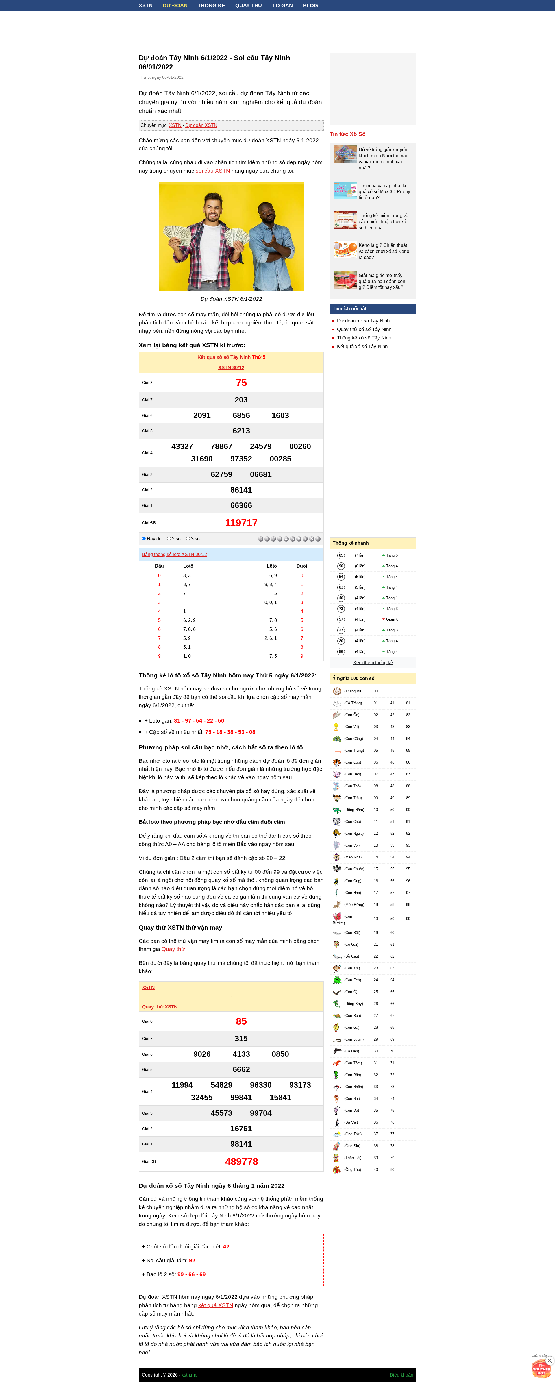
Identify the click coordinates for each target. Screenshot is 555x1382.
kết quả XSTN (215, 1305)
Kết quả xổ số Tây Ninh (224, 357)
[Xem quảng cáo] (542, 1369)
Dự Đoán (175, 5)
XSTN (146, 5)
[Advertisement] (277, 28)
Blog (310, 5)
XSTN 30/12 (231, 367)
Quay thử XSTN (159, 1007)
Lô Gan (283, 5)
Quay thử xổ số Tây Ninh (364, 329)
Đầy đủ (154, 538)
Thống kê (211, 5)
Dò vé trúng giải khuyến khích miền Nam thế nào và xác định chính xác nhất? (383, 158)
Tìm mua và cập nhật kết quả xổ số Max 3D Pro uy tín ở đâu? (384, 191)
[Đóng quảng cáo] (549, 1360)
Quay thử (248, 5)
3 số (195, 538)
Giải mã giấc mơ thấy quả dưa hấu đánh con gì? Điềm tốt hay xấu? (382, 281)
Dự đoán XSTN (201, 125)
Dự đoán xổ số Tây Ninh (363, 321)
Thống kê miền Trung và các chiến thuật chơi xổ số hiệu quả (383, 221)
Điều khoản (401, 1374)
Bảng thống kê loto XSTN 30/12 (174, 554)
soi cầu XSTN (213, 171)
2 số (176, 538)
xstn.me (189, 1374)
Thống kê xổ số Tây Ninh (364, 338)
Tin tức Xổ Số (348, 134)
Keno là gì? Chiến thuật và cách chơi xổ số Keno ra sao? (384, 251)
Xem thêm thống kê (373, 662)
